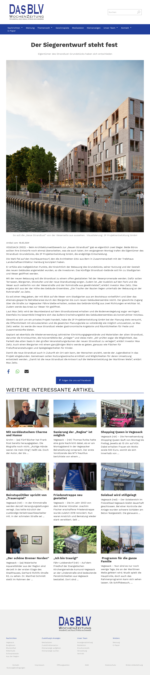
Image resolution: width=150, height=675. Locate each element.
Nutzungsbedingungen (16, 668)
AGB (87, 665)
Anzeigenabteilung (85, 642)
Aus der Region (12, 656)
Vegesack (10, 642)
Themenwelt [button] (44, 28)
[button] (8, 371)
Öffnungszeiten (63, 665)
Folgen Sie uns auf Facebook (76, 380)
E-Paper (12, 31)
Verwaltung (82, 651)
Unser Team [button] (110, 28)
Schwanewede (12, 654)
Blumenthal (11, 648)
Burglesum (10, 645)
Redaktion (81, 645)
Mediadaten (78, 28)
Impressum (39, 665)
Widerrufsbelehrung (134, 665)
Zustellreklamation (50, 645)
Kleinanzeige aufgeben (51, 648)
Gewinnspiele (62, 28)
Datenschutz (110, 665)
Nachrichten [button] (14, 28)
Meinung (30, 28)
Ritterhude (10, 651)
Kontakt (15, 665)
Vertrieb (80, 654)
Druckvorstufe (83, 648)
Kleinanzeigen (94, 28)
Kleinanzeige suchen (50, 651)
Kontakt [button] (125, 28)
